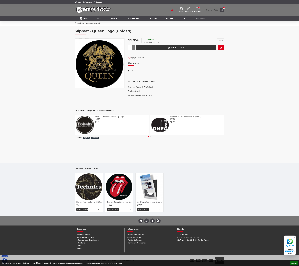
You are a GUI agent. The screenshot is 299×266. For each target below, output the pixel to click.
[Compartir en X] (132, 70)
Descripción (134, 81)
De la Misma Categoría (85, 111)
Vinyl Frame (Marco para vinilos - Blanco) (150, 202)
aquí (120, 263)
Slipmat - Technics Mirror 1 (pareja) (109, 117)
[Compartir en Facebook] (128, 70)
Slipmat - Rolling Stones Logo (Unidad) (119, 202)
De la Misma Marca (105, 111)
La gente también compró (87, 168)
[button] (148, 136)
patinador (95, 138)
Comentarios (148, 81)
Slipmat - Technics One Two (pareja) (185, 117)
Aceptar (294, 263)
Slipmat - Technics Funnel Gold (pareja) (89, 202)
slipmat (86, 138)
